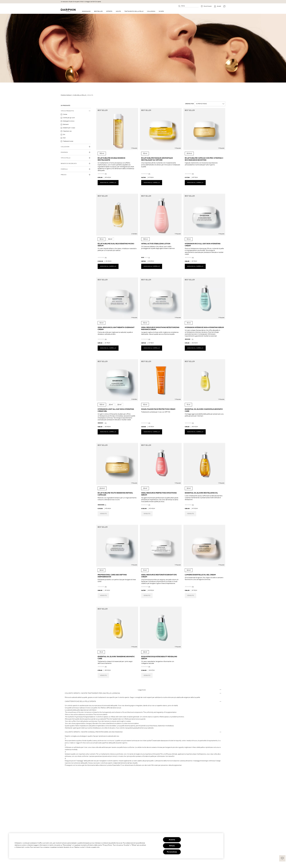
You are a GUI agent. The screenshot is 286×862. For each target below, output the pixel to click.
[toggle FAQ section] (220, 689)
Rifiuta (172, 846)
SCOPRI (161, 11)
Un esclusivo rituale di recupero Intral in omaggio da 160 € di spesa (81, 1)
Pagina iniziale (66, 95)
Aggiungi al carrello (108, 182)
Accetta (172, 840)
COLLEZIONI (151, 11)
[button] (282, 858)
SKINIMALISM (86, 11)
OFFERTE (109, 11)
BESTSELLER (98, 11)
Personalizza (172, 852)
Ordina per (189, 103)
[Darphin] (68, 10)
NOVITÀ (118, 11)
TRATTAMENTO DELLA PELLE (133, 11)
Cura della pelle (79, 95)
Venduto (103, 513)
